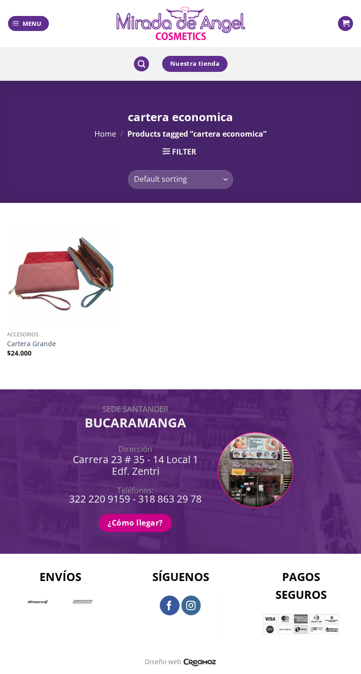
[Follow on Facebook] (170, 605)
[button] (28, 23)
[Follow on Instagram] (191, 605)
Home (105, 134)
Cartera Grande (31, 344)
